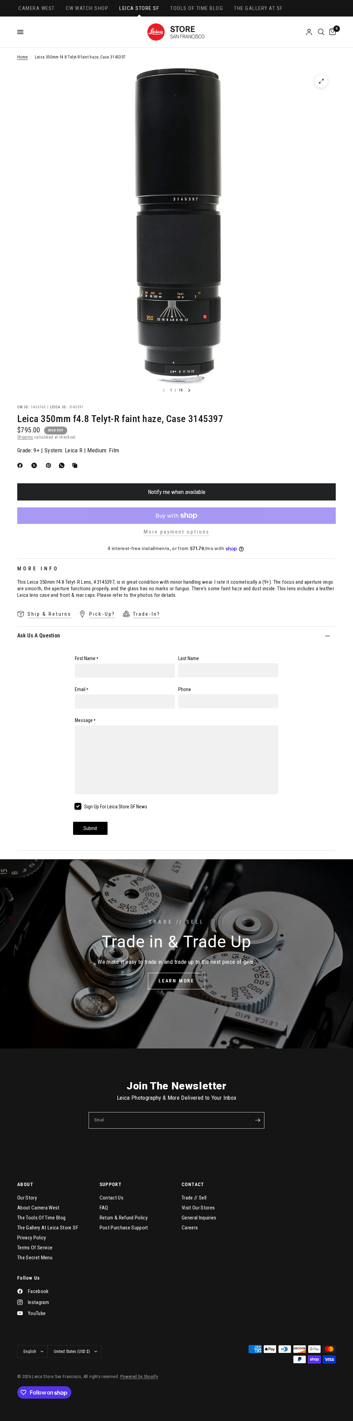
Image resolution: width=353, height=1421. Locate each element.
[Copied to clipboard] (76, 465)
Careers (190, 1228)
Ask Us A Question (38, 635)
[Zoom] (321, 81)
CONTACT (193, 1184)
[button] (176, 981)
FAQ (104, 1208)
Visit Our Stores (198, 1208)
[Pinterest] (50, 465)
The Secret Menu (34, 1258)
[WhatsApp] (63, 465)
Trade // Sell (194, 1198)
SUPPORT (111, 1184)
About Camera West (38, 1208)
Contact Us (111, 1198)
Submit (90, 828)
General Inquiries (199, 1218)
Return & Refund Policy (124, 1218)
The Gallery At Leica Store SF (47, 1228)
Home (22, 57)
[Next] (189, 390)
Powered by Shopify (139, 1376)
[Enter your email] (257, 1120)
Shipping (25, 437)
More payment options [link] (177, 532)
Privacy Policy (31, 1238)
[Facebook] (21, 465)
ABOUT (25, 1184)
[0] (331, 32)
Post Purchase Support (124, 1228)
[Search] (321, 32)
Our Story (27, 1198)
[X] (35, 465)
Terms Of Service (34, 1248)
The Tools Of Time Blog (41, 1218)
